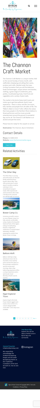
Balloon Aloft (8, 253)
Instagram (28, 347)
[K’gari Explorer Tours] (11, 280)
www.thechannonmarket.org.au (20, 140)
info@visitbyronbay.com (11, 348)
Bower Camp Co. (10, 212)
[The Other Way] (11, 158)
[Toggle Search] (29, 6)
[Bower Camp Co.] (11, 199)
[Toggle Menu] (35, 6)
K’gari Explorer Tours (9, 295)
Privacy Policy (23, 387)
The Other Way (9, 172)
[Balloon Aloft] (11, 239)
